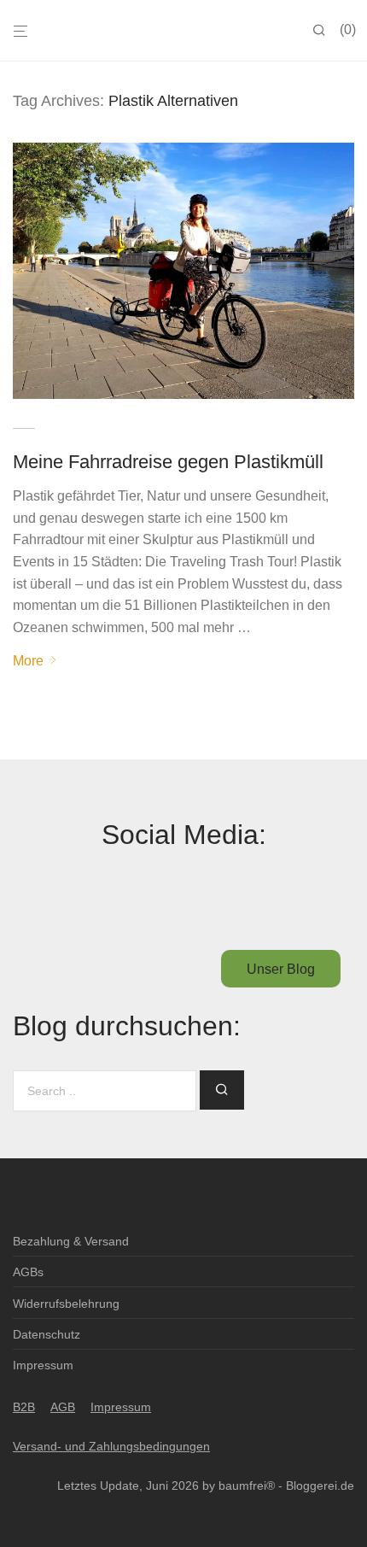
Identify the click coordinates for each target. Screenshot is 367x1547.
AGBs (28, 1272)
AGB (62, 1407)
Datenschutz (46, 1334)
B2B (24, 1407)
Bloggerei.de (320, 1485)
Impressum (43, 1365)
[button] (222, 1090)
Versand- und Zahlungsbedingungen (111, 1446)
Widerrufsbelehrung (66, 1303)
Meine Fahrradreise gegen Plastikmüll (168, 461)
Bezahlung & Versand (71, 1241)
